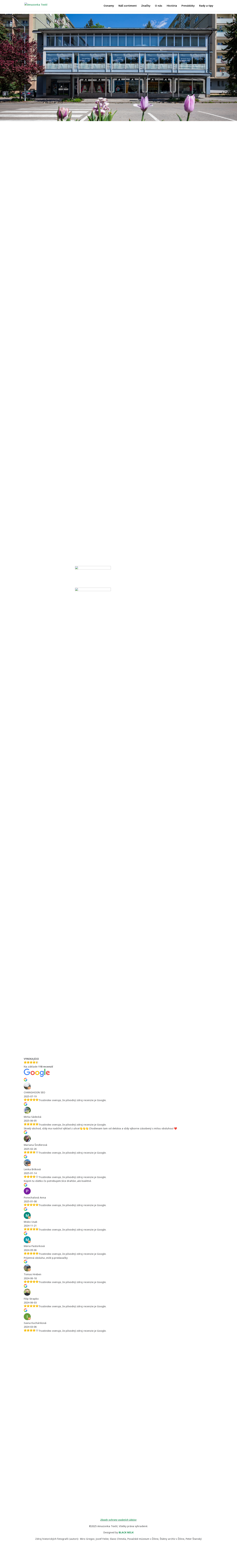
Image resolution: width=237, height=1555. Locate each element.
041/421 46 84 (139, 1403)
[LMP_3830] (167, 338)
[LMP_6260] (70, 280)
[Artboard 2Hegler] (144, 505)
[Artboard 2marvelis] (93, 590)
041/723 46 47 (42, 1403)
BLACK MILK (126, 1532)
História (172, 5)
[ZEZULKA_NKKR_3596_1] (144, 590)
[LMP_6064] (118, 784)
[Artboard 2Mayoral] (93, 505)
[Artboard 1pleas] (195, 505)
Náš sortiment (127, 5)
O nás (158, 5)
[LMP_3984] (167, 365)
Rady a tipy (206, 5)
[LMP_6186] (70, 423)
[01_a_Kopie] (42, 590)
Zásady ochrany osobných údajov (118, 1519)
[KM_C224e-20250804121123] (45, 979)
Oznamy (109, 5)
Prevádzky (188, 5)
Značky (145, 5)
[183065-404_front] (42, 505)
